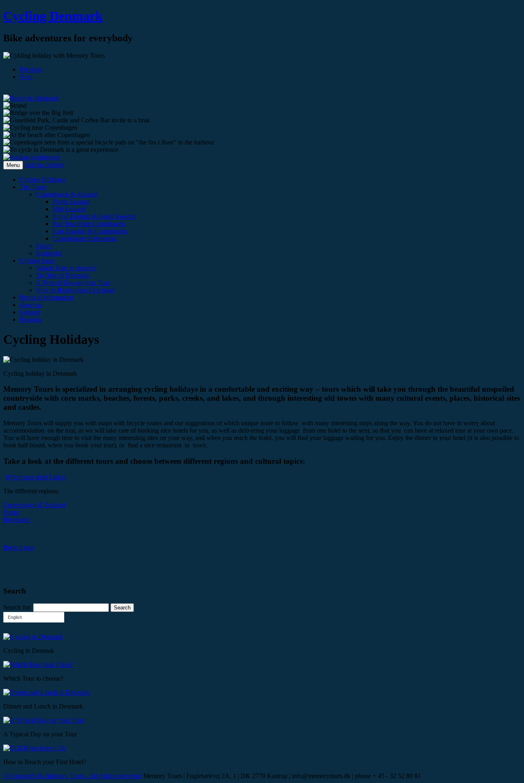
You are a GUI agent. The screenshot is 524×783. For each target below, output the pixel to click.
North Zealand (71, 201)
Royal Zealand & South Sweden (94, 216)
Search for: (17, 607)
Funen (44, 245)
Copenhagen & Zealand (67, 194)
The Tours (33, 186)
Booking (31, 319)
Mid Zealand (69, 208)
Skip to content (44, 164)
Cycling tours (37, 260)
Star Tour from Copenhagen (88, 223)
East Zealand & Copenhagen (89, 231)
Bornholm (49, 253)
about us (30, 304)
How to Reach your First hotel (75, 290)
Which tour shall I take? (35, 477)
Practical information (46, 297)
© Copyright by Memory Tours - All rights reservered (72, 775)
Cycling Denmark (53, 16)
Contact (30, 312)
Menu (13, 165)
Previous (31, 69)
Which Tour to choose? (66, 267)
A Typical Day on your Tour (73, 282)
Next (26, 76)
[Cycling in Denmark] (31, 156)
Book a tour (18, 547)
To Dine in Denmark (63, 275)
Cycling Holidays (42, 179)
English (15, 617)
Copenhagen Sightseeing (84, 238)
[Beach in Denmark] (31, 98)
